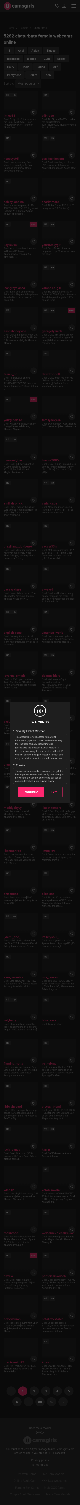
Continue (30, 791)
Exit (54, 791)
